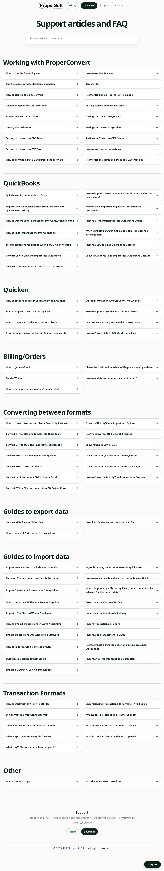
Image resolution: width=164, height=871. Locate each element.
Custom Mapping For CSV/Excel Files (26, 105)
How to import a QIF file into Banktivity (28, 646)
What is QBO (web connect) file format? (28, 736)
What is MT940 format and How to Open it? (30, 725)
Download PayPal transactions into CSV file (110, 522)
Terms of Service (82, 823)
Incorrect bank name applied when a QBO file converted (38, 244)
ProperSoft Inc (78, 848)
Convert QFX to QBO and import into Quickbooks (34, 444)
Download (89, 5)
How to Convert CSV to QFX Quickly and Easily (112, 333)
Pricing (72, 5)
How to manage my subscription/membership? (33, 389)
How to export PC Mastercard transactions (30, 533)
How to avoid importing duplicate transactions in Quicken (118, 578)
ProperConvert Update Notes (23, 116)
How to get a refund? (18, 367)
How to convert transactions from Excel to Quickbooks (37, 423)
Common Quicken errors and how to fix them (32, 578)
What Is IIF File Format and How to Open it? (111, 714)
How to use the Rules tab (100, 73)
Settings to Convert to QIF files (103, 116)
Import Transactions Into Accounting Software (32, 634)
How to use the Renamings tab (23, 73)
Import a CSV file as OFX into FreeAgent (29, 613)
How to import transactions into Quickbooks (31, 232)
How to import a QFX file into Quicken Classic (111, 311)
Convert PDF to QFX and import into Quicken (111, 455)
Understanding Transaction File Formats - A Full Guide (116, 703)
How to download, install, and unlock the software (34, 159)
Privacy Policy (127, 818)
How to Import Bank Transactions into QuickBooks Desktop (40, 220)
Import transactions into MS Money (106, 613)
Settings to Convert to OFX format (105, 138)
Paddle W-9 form (15, 378)
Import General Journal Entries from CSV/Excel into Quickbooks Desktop (35, 208)
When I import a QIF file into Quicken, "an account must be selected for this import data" (119, 590)
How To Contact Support (19, 781)
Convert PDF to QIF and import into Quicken (31, 455)
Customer (118, 5)
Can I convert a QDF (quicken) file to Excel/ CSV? (113, 322)
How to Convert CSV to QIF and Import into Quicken (115, 477)
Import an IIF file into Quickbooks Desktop (110, 658)
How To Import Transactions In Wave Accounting (34, 623)
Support (104, 5)
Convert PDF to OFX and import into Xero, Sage (113, 466)
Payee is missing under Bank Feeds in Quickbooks (114, 567)
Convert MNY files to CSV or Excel (25, 522)
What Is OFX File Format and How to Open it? (111, 725)
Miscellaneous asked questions (103, 781)
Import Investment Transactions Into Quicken (32, 590)
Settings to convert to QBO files (24, 138)
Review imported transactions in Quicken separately (36, 333)
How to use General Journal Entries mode (109, 94)
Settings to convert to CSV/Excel (24, 149)
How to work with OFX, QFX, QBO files (27, 703)
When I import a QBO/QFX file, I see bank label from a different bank (117, 232)
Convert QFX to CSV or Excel (101, 444)
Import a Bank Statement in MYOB (106, 634)
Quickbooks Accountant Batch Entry (26, 195)
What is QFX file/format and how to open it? (111, 736)
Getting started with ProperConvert (106, 105)
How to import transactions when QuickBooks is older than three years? (119, 195)
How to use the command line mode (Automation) (114, 159)
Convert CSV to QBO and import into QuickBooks (33, 255)
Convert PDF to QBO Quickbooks (24, 466)
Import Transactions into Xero (103, 623)
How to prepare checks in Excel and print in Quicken (36, 300)
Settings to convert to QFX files (103, 127)
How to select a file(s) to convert (24, 94)
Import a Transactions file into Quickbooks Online (114, 220)
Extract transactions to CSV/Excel (104, 602)
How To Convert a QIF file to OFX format (109, 433)
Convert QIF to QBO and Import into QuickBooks (34, 433)
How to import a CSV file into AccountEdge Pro (32, 602)
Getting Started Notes (18, 127)
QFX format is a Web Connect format (27, 714)
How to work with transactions (103, 149)
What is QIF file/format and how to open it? (31, 747)
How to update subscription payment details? (111, 378)
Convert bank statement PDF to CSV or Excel (31, 477)
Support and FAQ (39, 818)
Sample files (92, 83)
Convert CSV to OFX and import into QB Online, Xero (36, 488)
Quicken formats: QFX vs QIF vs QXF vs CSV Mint (113, 300)
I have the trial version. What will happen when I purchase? (120, 367)
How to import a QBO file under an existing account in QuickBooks (116, 646)
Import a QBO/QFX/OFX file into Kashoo (29, 669)
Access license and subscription (72, 818)
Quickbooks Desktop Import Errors (26, 658)
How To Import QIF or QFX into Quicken (28, 311)
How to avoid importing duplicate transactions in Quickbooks (113, 208)
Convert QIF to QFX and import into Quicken (111, 423)
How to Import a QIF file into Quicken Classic (31, 322)
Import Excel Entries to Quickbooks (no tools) (31, 567)
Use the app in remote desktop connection (30, 83)
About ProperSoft (105, 818)
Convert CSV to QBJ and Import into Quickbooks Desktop (118, 255)
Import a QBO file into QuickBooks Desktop (110, 244)
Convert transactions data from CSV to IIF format (34, 266)
